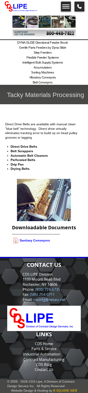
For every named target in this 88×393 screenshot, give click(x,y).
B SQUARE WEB (65, 390)
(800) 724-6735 (47, 289)
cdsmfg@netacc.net (49, 299)
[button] (66, 7)
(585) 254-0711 (42, 294)
